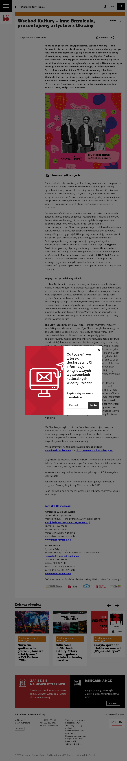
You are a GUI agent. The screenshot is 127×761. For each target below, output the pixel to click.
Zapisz (93, 405)
